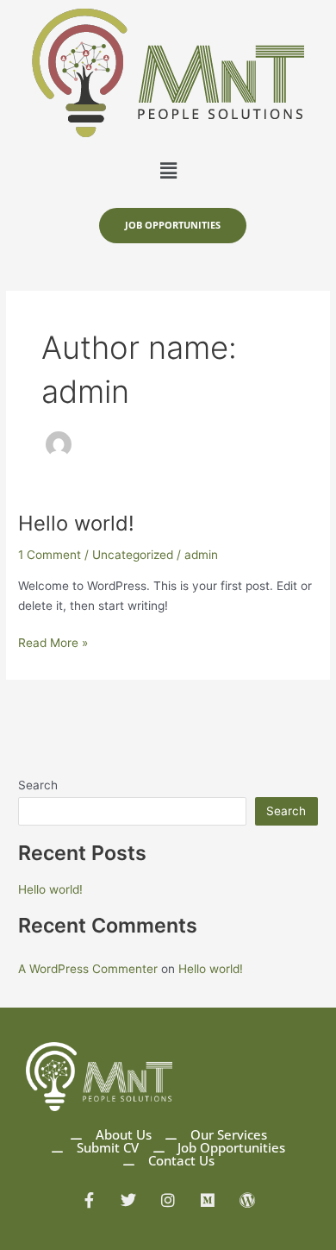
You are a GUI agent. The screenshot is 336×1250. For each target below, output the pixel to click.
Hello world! (76, 523)
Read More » (53, 641)
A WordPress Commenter (88, 969)
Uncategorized (132, 555)
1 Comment (49, 555)
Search (38, 785)
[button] (168, 170)
